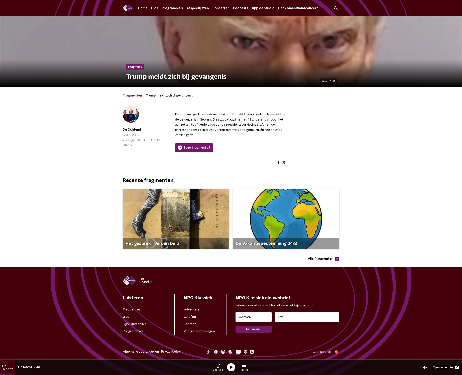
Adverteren (192, 309)
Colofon (190, 316)
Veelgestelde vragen (199, 331)
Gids (154, 8)
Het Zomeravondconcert (298, 8)
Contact (190, 324)
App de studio (263, 8)
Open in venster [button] (443, 367)
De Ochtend (132, 129)
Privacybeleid (171, 351)
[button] (218, 367)
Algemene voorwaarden (141, 351)
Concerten (221, 8)
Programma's (172, 8)
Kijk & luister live (134, 324)
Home (142, 8)
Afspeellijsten (197, 8)
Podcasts (240, 8)
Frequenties (131, 309)
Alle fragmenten (320, 258)
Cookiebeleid (322, 351)
